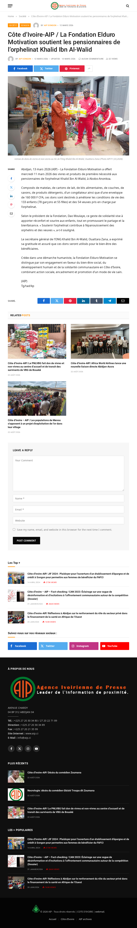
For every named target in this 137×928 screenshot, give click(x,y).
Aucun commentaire (93, 59)
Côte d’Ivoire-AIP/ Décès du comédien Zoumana (54, 772)
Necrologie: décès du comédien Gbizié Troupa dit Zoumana (61, 790)
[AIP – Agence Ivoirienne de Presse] (68, 6)
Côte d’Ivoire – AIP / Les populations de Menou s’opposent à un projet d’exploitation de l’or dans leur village (35, 423)
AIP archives (85, 919)
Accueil (52, 919)
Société (13, 25)
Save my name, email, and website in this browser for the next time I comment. (64, 529)
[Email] (11, 213)
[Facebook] (11, 178)
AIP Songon (50, 25)
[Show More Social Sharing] (89, 68)
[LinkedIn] (11, 196)
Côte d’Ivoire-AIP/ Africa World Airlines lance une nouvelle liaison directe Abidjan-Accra (98, 365)
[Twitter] (11, 187)
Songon (25, 25)
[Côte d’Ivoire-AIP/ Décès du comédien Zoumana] (16, 776)
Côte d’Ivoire (67, 919)
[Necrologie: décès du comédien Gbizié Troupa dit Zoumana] (16, 794)
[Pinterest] (11, 204)
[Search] (127, 6)
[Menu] (10, 6)
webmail (99, 911)
